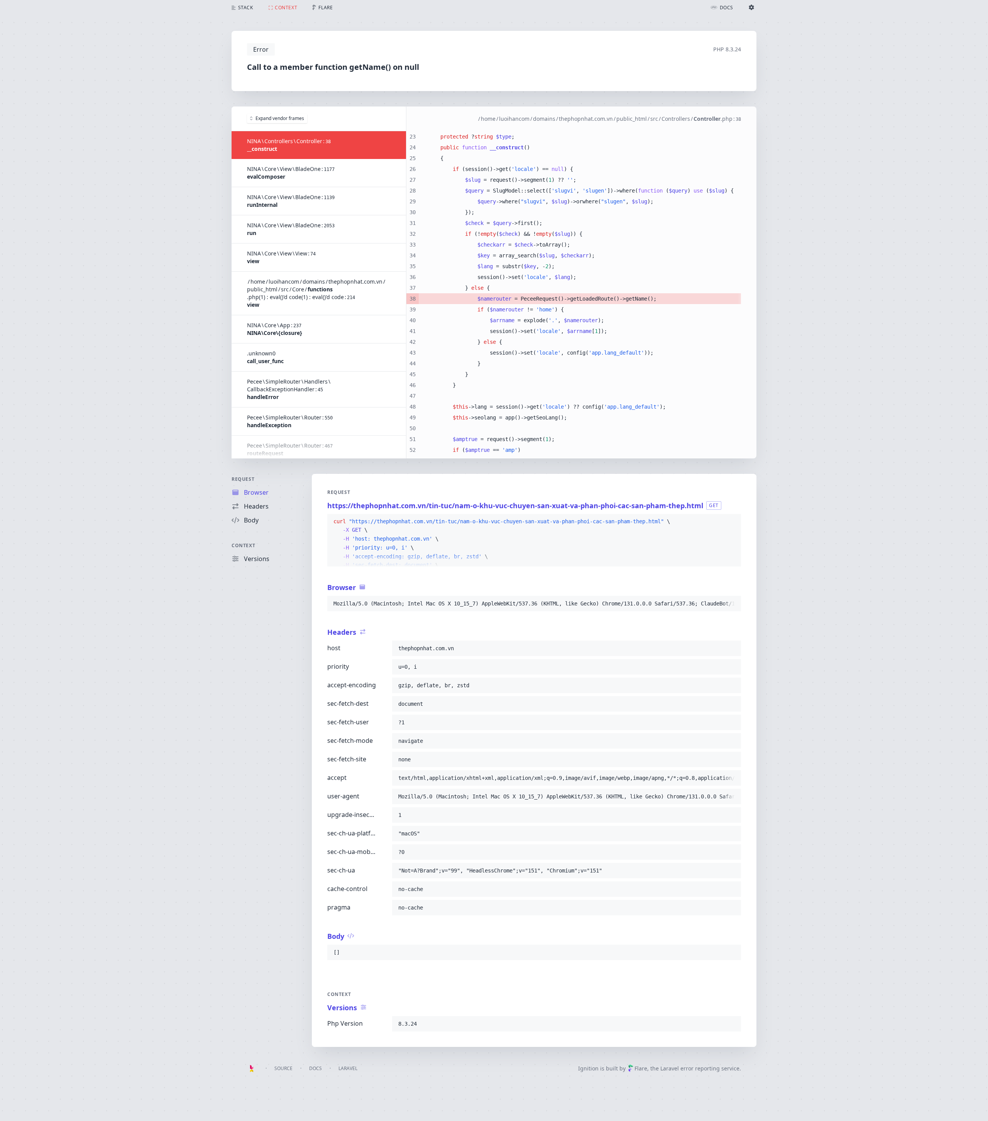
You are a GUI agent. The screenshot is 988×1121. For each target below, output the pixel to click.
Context (243, 545)
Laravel (347, 1068)
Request (243, 479)
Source (283, 1068)
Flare (640, 1068)
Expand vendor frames (279, 118)
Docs (315, 1068)
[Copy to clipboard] (731, 521)
